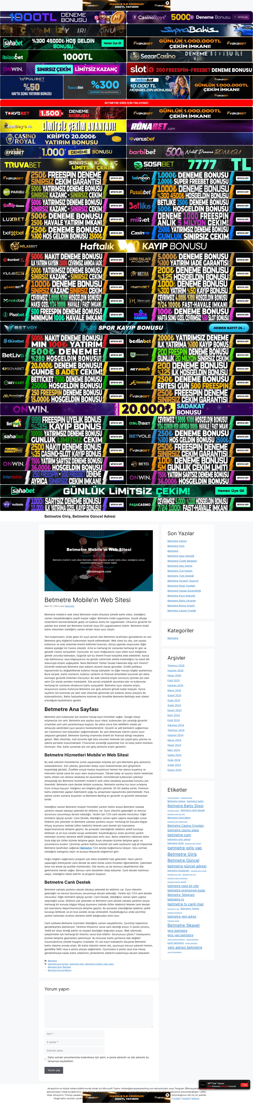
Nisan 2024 (174, 745)
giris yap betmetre (180, 935)
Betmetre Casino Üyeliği (181, 610)
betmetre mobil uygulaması (177, 878)
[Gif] (126, 246)
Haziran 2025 (175, 685)
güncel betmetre (192, 939)
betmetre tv (175, 899)
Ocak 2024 (173, 760)
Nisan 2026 (174, 675)
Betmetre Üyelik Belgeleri (182, 560)
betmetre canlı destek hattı (177, 822)
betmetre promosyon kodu (186, 890)
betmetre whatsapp (174, 913)
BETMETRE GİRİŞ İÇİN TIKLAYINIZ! (126, 102)
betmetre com (179, 835)
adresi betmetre (173, 798)
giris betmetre (177, 930)
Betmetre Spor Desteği (180, 555)
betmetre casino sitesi (183, 830)
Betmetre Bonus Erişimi (181, 605)
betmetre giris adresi (178, 839)
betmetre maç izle (189, 874)
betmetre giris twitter (193, 843)
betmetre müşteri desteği (176, 882)
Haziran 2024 (175, 735)
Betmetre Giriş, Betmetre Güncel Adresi (80, 516)
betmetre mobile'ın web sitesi (99, 964)
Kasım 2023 (174, 770)
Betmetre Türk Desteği (180, 575)
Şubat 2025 (174, 695)
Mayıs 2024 (174, 740)
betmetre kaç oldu (174, 874)
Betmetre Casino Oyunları (185, 825)
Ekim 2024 (173, 715)
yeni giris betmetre (174, 952)
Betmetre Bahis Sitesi (185, 806)
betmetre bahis (195, 801)
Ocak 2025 (173, 700)
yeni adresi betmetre (184, 947)
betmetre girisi (77, 964)
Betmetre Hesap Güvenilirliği (184, 590)
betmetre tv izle (173, 909)
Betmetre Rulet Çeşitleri (181, 585)
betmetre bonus (173, 811)
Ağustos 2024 (175, 725)
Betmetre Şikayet (183, 925)
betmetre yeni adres (181, 916)
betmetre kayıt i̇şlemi (198, 871)
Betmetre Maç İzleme (179, 565)
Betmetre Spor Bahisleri (59, 967)
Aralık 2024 (174, 705)
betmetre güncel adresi (186, 866)
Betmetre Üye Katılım (179, 570)
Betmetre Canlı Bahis (178, 817)
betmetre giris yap (184, 848)
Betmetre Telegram (181, 895)
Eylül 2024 (173, 720)
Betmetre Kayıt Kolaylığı (181, 595)
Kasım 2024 (174, 710)
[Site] (63, 178)
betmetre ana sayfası (58, 964)
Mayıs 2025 (174, 690)
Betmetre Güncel (183, 860)
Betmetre (52, 960)
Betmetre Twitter (190, 908)
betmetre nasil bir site (183, 886)
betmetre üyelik (173, 921)
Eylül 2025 (173, 680)
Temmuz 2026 (175, 665)
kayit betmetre (175, 942)
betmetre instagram (178, 870)
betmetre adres (186, 798)
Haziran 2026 (175, 670)
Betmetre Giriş (175, 546)
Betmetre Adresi (177, 541)
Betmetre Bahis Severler (181, 600)
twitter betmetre (191, 943)
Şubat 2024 (174, 755)
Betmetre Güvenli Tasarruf (182, 580)
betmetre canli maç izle (176, 814)
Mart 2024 (173, 750)
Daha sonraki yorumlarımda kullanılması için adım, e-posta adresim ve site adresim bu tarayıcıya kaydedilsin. (98, 1059)
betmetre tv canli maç (185, 904)
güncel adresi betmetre (176, 939)
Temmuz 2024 (175, 730)
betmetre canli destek (193, 810)
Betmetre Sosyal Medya (59, 970)
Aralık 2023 (174, 765)
